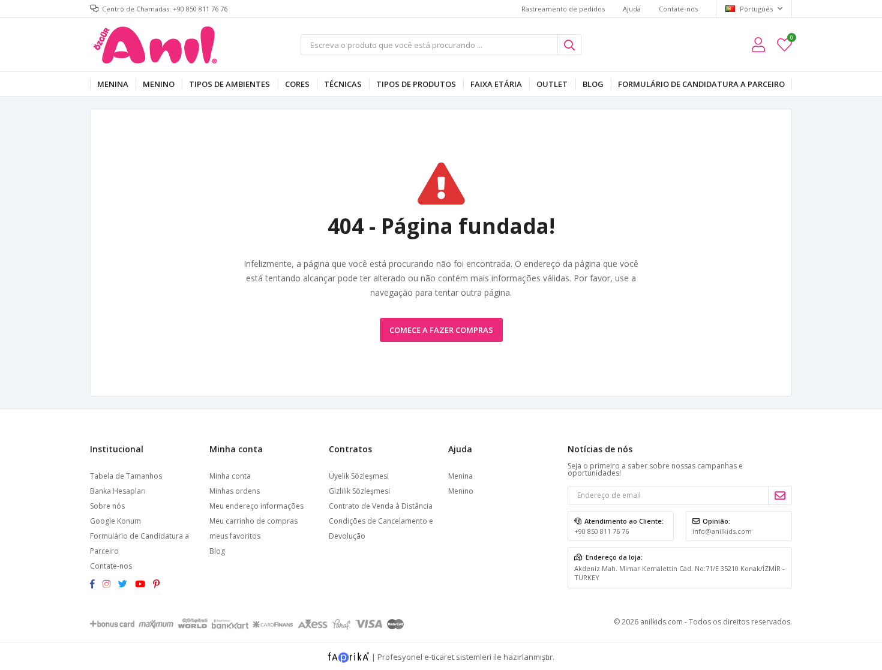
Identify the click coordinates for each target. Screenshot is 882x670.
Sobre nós (107, 506)
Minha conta (230, 476)
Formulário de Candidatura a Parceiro (701, 84)
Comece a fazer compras (441, 330)
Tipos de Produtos (416, 84)
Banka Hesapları (118, 491)
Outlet (552, 84)
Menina (112, 84)
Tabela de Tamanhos (126, 476)
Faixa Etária (496, 84)
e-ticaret (439, 656)
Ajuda (632, 8)
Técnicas (343, 84)
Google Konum (115, 521)
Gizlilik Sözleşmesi (359, 491)
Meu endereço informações (256, 506)
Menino (159, 84)
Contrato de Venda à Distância (381, 506)
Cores (297, 84)
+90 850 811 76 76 (601, 531)
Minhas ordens (234, 491)
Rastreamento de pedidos (563, 8)
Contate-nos (678, 8)
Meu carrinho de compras (253, 521)
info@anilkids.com (722, 531)
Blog (593, 84)
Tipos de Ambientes (229, 84)
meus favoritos (791, 39)
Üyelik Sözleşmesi (359, 476)
